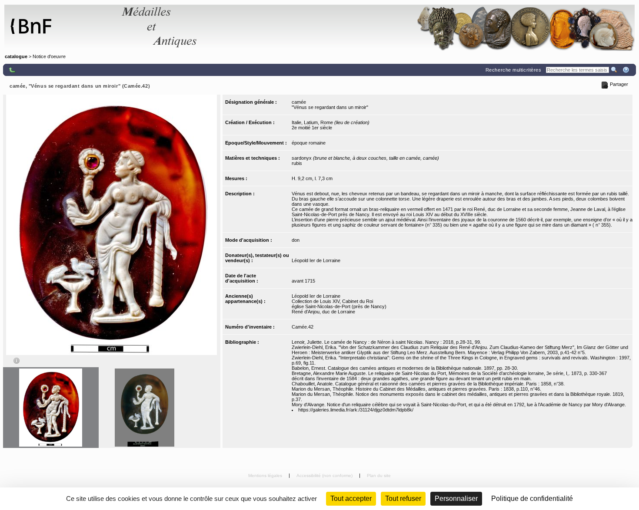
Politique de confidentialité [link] (532, 498)
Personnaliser (456, 498)
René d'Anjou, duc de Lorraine (323, 311)
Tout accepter (351, 498)
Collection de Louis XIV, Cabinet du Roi (332, 301)
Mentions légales (265, 475)
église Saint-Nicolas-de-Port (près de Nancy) (339, 306)
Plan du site (379, 475)
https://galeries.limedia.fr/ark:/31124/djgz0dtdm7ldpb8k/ (355, 409)
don (296, 240)
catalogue (16, 56)
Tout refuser (403, 498)
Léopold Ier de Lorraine (316, 260)
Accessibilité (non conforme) (325, 475)
